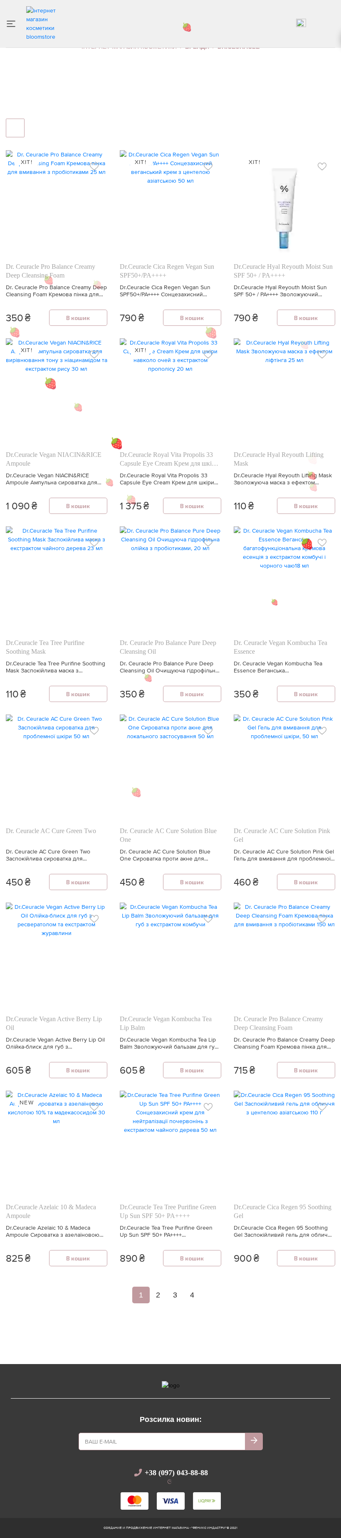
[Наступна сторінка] (205, 1295)
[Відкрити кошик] (331, 24)
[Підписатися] (254, 1441)
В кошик (78, 317)
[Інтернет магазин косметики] (45, 23)
